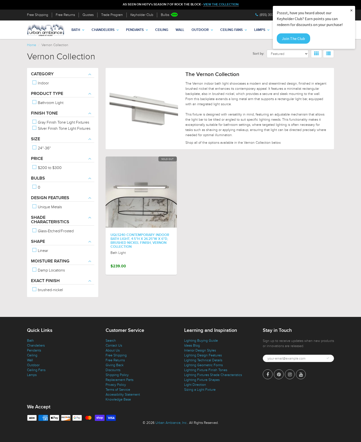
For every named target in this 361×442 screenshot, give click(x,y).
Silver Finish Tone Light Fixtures (63, 128)
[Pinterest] (279, 374)
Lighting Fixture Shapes (202, 380)
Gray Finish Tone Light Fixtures (63, 122)
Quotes (88, 15)
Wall (180, 30)
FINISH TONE (44, 113)
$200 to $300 (49, 167)
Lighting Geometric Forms (203, 365)
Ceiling (161, 30)
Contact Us (114, 345)
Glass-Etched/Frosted (55, 231)
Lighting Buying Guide (201, 340)
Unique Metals (49, 207)
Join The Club (293, 38)
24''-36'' (44, 148)
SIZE (35, 139)
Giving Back (115, 365)
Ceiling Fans (231, 30)
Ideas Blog (192, 345)
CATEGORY (42, 74)
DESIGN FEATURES (50, 198)
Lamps (259, 30)
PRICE (37, 158)
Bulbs (165, 15)
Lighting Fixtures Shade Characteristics (213, 375)
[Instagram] (290, 374)
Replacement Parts (119, 380)
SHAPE (38, 241)
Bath (75, 30)
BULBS (38, 178)
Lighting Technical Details (203, 360)
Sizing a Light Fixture (200, 390)
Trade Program (112, 15)
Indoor (43, 83)
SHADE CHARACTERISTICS (50, 219)
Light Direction (195, 385)
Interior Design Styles (200, 350)
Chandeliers (103, 30)
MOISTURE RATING (50, 261)
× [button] (351, 10)
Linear (42, 250)
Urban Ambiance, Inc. (171, 423)
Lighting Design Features (203, 355)
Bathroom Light (50, 102)
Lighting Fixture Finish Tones (205, 370)
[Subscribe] (328, 358)
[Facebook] (268, 374)
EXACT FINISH (45, 281)
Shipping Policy (117, 375)
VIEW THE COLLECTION (220, 4)
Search (111, 340)
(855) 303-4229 (271, 15)
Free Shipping (37, 15)
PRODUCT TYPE (47, 93)
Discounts (113, 370)
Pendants (135, 30)
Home (31, 45)
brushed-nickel (50, 289)
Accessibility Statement (123, 394)
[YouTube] (301, 374)
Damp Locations (51, 270)
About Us (113, 350)
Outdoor (200, 30)
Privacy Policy (116, 385)
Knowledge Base (118, 399)
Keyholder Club (141, 15)
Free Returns (65, 15)
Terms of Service (118, 390)
